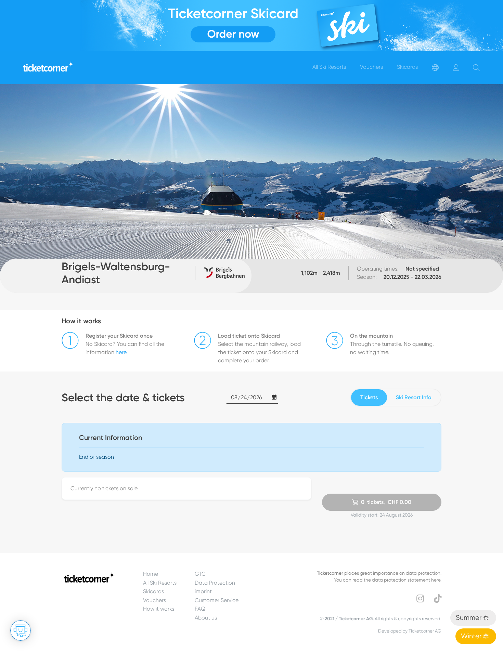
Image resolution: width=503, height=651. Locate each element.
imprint (203, 591)
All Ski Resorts (160, 583)
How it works (158, 609)
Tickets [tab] (369, 397)
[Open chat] (20, 630)
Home (150, 574)
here (121, 352)
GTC (200, 574)
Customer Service (216, 600)
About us (206, 617)
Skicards (153, 591)
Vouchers (154, 600)
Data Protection (215, 583)
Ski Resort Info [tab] (413, 397)
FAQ (200, 609)
